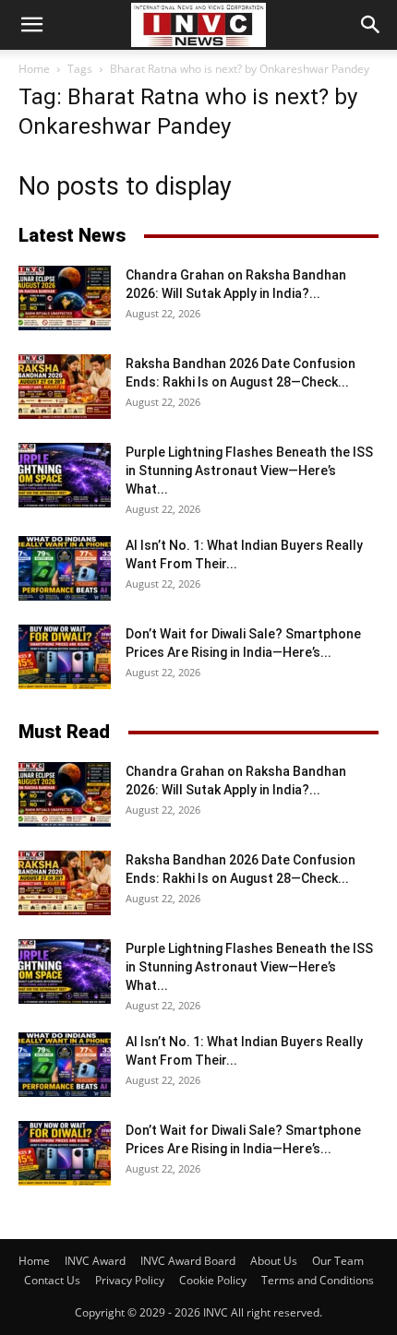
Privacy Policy (129, 1280)
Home (34, 69)
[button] (31, 25)
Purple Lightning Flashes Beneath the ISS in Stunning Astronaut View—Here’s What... (249, 470)
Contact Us (52, 1280)
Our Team (338, 1261)
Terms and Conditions (317, 1280)
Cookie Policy (213, 1280)
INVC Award (95, 1261)
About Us (273, 1261)
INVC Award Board (187, 1261)
